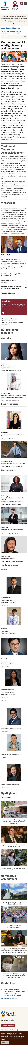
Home (3, 31)
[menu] (25, 3)
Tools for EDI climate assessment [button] (8, 294)
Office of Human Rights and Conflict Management (9, 319)
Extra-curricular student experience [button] (9, 281)
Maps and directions (8, 1025)
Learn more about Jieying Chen (10, 400)
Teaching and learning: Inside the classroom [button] (10, 274)
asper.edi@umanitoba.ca (10, 998)
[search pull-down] (21, 3)
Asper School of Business (10, 28)
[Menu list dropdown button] (25, 37)
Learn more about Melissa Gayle (11, 504)
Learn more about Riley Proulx (10, 534)
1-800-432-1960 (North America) (9, 1030)
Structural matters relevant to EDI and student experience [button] (11, 287)
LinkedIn (4, 605)
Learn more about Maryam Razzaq (11, 370)
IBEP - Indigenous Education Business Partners (12, 323)
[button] (7, 255)
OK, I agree (5, 1042)
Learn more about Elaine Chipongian (12, 561)
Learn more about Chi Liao (9, 439)
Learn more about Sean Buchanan (11, 466)
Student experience (6, 33)
